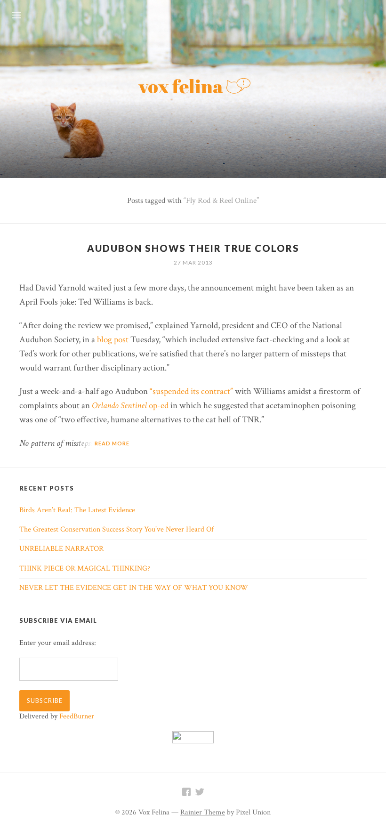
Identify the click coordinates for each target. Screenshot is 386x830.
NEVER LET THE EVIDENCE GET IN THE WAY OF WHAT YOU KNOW (133, 588)
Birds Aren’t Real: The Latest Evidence (77, 510)
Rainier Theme (202, 812)
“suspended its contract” (191, 391)
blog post (113, 340)
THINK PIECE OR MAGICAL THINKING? (84, 568)
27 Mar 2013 (193, 262)
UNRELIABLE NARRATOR (61, 549)
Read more (112, 443)
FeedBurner (76, 716)
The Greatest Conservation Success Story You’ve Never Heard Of (116, 529)
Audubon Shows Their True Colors (193, 248)
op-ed (130, 405)
